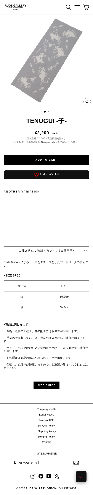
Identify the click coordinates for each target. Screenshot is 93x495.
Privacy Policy (46, 425)
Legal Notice (46, 414)
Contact (46, 442)
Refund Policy (46, 436)
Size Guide (46, 385)
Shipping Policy (49, 142)
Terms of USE (46, 420)
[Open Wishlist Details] (81, 476)
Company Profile (46, 409)
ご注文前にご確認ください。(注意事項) (46, 250)
